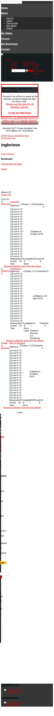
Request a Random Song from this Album (22, 266)
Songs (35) (6, 195)
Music (4, 13)
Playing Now (12, 23)
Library (9, 21)
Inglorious (14, 202)
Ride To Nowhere (17, 343)
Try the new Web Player (19, 113)
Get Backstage (9, 44)
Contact (5, 49)
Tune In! (10, 18)
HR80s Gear (13, 692)
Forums (5, 38)
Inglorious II (15, 269)
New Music (11, 26)
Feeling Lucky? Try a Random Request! (19, 120)
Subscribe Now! (13, 705)
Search (9, 28)
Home (4, 8)
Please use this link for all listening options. (20, 106)
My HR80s (6, 33)
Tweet (4, 169)
